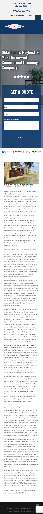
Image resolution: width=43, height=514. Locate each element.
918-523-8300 (21, 6)
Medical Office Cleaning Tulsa (22, 187)
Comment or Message (11, 119)
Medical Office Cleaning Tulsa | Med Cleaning (18, 184)
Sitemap (34, 508)
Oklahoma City (29, 511)
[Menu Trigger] (38, 18)
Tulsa (21, 511)
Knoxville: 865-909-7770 (21, 16)
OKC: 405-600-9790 (21, 11)
